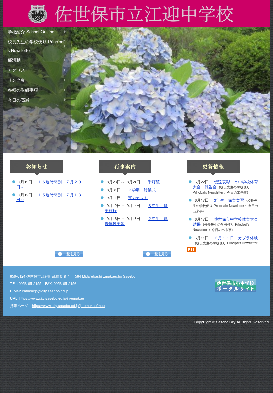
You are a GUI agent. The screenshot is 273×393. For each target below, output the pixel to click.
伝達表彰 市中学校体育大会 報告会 (225, 184)
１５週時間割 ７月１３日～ (49, 197)
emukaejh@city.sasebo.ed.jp (45, 290)
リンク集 (16, 80)
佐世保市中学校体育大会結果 (225, 221)
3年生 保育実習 (229, 200)
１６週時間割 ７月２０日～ (49, 184)
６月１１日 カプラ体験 (236, 237)
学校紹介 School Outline (31, 31)
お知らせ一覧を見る (69, 254)
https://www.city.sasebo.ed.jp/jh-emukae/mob (68, 305)
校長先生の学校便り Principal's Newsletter (36, 45)
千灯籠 (154, 181)
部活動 (14, 60)
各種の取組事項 (23, 90)
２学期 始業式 (142, 189)
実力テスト (138, 197)
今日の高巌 (18, 100)
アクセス (16, 70)
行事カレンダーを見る (157, 254)
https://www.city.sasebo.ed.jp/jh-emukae (51, 298)
